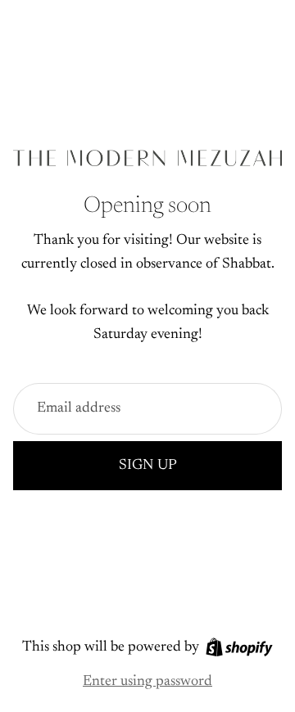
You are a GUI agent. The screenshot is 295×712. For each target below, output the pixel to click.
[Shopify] (239, 647)
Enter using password (147, 681)
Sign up (148, 465)
